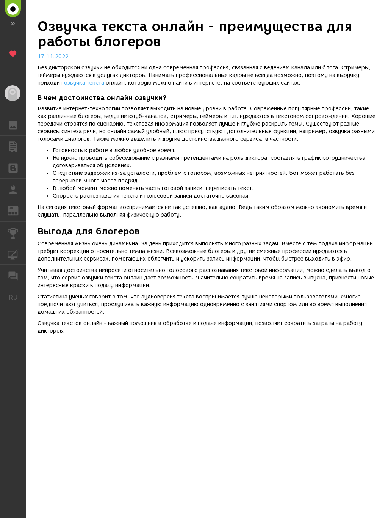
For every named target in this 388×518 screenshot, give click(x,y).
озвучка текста (84, 83)
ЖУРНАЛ (17, 210)
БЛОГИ (13, 168)
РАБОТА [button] (13, 189)
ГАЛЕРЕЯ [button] (13, 124)
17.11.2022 (53, 56)
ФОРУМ (13, 275)
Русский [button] (17, 297)
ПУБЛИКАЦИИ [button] (13, 146)
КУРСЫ (13, 254)
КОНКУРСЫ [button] (13, 232)
